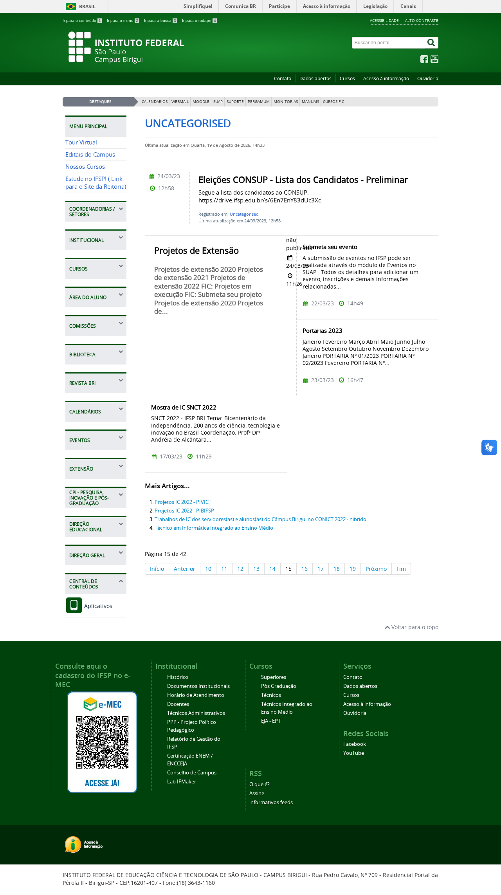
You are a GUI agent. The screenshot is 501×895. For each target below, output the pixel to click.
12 (240, 568)
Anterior (184, 568)
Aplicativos (97, 606)
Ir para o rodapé (199, 20)
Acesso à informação (386, 78)
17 (320, 568)
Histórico (177, 677)
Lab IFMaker (181, 781)
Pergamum (259, 101)
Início (157, 568)
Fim (401, 568)
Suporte (235, 101)
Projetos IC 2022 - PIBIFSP (184, 510)
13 (256, 568)
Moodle (201, 101)
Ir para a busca (160, 20)
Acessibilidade (384, 20)
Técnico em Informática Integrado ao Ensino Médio (214, 528)
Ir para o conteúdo (82, 20)
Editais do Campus (90, 154)
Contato (282, 78)
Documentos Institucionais (198, 686)
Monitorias (286, 101)
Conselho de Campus (191, 772)
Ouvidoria (427, 78)
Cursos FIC (333, 101)
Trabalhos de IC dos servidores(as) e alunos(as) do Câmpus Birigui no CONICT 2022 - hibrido (260, 519)
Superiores (273, 677)
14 (272, 568)
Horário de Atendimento (195, 695)
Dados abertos (315, 78)
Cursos (347, 78)
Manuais (310, 101)
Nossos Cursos (85, 166)
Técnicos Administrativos (196, 713)
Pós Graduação (278, 686)
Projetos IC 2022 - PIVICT (183, 502)
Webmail (180, 101)
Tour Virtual (81, 142)
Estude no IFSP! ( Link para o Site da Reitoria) (95, 182)
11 (224, 568)
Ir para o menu (122, 20)
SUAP (218, 101)
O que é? (259, 784)
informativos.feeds (271, 802)
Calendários (155, 101)
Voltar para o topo (414, 627)
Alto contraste (421, 20)
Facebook (354, 744)
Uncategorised (244, 214)
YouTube (353, 753)
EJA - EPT (271, 721)
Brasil (87, 6)
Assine (256, 793)
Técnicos (271, 695)
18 (336, 568)
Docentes (178, 704)
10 (208, 568)
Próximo (376, 568)
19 (353, 568)
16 (304, 568)
